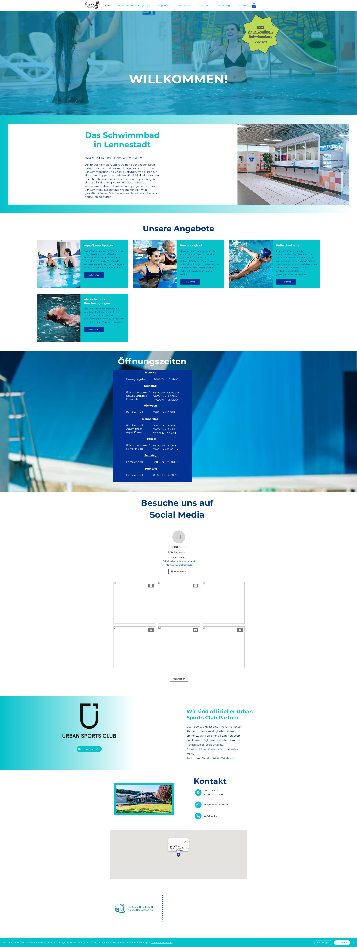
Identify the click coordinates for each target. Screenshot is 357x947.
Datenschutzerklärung (162, 942)
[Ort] (198, 792)
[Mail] (198, 805)
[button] (254, 5)
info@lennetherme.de (216, 804)
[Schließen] (353, 942)
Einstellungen (323, 942)
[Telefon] (198, 816)
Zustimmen (342, 942)
